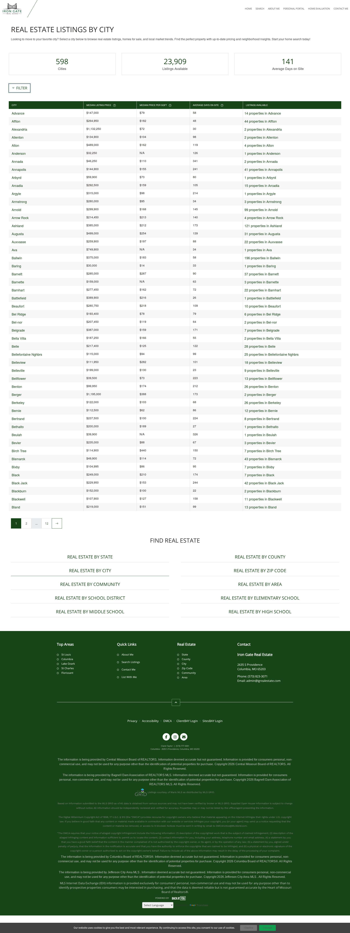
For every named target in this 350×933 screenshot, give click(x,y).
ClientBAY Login (187, 721)
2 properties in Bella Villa (262, 338)
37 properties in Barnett (261, 273)
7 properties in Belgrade (261, 330)
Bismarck (18, 458)
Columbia (67, 659)
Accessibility (150, 721)
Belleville (18, 370)
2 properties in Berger (260, 394)
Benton (17, 386)
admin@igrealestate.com (263, 681)
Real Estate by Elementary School (260, 598)
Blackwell (18, 499)
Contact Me (128, 669)
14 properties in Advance (262, 113)
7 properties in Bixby (259, 466)
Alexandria (19, 129)
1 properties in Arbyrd (260, 177)
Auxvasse (19, 241)
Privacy (132, 721)
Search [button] (260, 8)
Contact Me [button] (341, 8)
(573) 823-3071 (258, 676)
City (184, 663)
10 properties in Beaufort (262, 306)
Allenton (18, 137)
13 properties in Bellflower (263, 378)
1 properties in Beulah (260, 434)
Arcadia (17, 185)
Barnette (18, 282)
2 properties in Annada (261, 161)
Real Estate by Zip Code (260, 570)
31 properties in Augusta (262, 233)
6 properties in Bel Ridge (262, 314)
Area (184, 677)
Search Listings (131, 662)
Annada (17, 161)
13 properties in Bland (260, 507)
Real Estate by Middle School (90, 612)
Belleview (19, 362)
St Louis (66, 654)
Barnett (17, 273)
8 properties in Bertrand (261, 418)
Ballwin (17, 257)
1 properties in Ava (258, 249)
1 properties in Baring (260, 265)
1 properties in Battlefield (262, 298)
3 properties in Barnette (261, 282)
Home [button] (248, 8)
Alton (15, 145)
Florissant (67, 672)
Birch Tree (19, 450)
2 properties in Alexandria (263, 129)
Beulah (17, 434)
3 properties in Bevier (260, 442)
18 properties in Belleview (263, 362)
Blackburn (19, 491)
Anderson (19, 153)
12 (46, 523)
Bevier (16, 442)
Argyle (16, 193)
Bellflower (19, 378)
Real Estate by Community (90, 584)
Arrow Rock (20, 217)
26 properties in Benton (261, 386)
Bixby (16, 466)
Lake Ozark (68, 663)
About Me (127, 654)
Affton (16, 121)
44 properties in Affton (260, 121)
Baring (16, 265)
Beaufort (18, 306)
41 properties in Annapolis (263, 169)
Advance (18, 113)
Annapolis (19, 169)
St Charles (67, 668)
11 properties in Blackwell (263, 499)
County (186, 659)
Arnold (16, 209)
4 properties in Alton (259, 145)
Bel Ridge (19, 314)
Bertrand (18, 418)
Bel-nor (17, 322)
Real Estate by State (90, 557)
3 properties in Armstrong (262, 201)
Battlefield (19, 298)
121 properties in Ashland (263, 225)
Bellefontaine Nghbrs (27, 354)
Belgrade (18, 330)
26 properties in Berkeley (262, 402)
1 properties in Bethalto (261, 426)
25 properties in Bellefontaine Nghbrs (271, 354)
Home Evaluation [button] (319, 8)
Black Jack (19, 482)
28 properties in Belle (259, 346)
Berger (17, 394)
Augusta (18, 233)
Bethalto (18, 426)
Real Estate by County (260, 557)
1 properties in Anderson (262, 153)
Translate (202, 905)
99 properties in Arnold (261, 209)
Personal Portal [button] (293, 8)
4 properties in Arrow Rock (263, 217)
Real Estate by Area (260, 584)
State (185, 654)
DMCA (167, 721)
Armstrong (19, 201)
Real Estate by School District (90, 598)
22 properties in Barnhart (262, 290)
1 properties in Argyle (260, 193)
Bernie (16, 410)
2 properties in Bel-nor (260, 322)
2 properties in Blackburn (262, 491)
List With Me (129, 677)
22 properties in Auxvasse (263, 241)
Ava (14, 249)
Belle (15, 346)
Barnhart (18, 290)
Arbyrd (16, 177)
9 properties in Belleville (261, 370)
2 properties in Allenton (261, 137)
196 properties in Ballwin (262, 257)
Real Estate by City (90, 570)
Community (189, 672)
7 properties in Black (259, 474)
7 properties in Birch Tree (262, 450)
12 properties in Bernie (261, 410)
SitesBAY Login (213, 721)
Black (16, 474)
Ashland (18, 225)
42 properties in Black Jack (264, 482)
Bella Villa (19, 338)
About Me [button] (274, 8)
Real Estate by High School (260, 612)
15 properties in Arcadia (261, 185)
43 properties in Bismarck (263, 458)
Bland (16, 507)
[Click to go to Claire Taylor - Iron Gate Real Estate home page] (14, 8)
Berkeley (18, 402)
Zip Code (187, 668)
